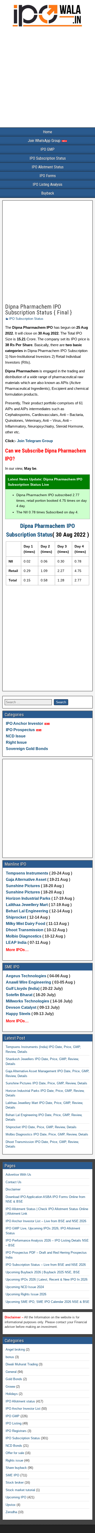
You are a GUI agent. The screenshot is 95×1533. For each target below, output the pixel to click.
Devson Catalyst (21, 1007)
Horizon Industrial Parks (28, 898)
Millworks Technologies (27, 1001)
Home (47, 132)
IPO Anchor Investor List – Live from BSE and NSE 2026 (46, 1221)
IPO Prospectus (20, 730)
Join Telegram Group (35, 441)
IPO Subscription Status (47, 158)
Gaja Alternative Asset (26, 879)
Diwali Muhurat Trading (22, 1364)
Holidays (12, 1394)
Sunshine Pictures (23, 886)
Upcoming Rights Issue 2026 (26, 1294)
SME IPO (12, 1475)
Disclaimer (13, 1189)
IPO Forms (47, 175)
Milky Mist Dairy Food (25, 924)
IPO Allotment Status (48, 167)
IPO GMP (47, 149)
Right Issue (16, 742)
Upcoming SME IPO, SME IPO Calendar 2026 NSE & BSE (47, 1302)
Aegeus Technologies (26, 976)
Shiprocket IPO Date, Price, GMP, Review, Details (41, 1127)
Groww (10, 1386)
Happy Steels (18, 1014)
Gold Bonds (14, 1379)
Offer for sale (15, 1453)
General (11, 1372)
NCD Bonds (14, 1445)
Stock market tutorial (20, 1490)
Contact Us (13, 1182)
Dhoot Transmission (24, 930)
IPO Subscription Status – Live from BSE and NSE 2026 (46, 1265)
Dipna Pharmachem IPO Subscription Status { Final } (38, 309)
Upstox (11, 1505)
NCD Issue (16, 736)
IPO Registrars (16, 1431)
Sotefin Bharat (19, 995)
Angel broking (15, 1349)
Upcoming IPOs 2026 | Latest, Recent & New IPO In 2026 (46, 1279)
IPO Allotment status (20, 1401)
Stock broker (15, 1482)
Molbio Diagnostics (23, 936)
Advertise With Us (18, 1174)
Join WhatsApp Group (44, 140)
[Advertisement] (47, 78)
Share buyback (16, 1468)
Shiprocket (16, 917)
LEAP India (16, 942)
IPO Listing (13, 1423)
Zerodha (11, 1512)
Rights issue (14, 1460)
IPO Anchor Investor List (23, 1408)
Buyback (47, 193)
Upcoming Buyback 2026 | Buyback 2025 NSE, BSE (43, 1272)
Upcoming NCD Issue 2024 (25, 1287)
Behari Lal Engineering (27, 911)
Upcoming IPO (16, 1497)
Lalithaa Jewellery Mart (27, 905)
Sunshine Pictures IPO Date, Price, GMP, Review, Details (46, 1083)
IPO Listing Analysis (47, 184)
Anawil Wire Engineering (28, 982)
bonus (10, 1357)
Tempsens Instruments (27, 873)
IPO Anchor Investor (24, 723)
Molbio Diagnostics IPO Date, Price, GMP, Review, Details (47, 1134)
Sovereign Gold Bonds (27, 749)
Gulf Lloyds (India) (23, 988)
